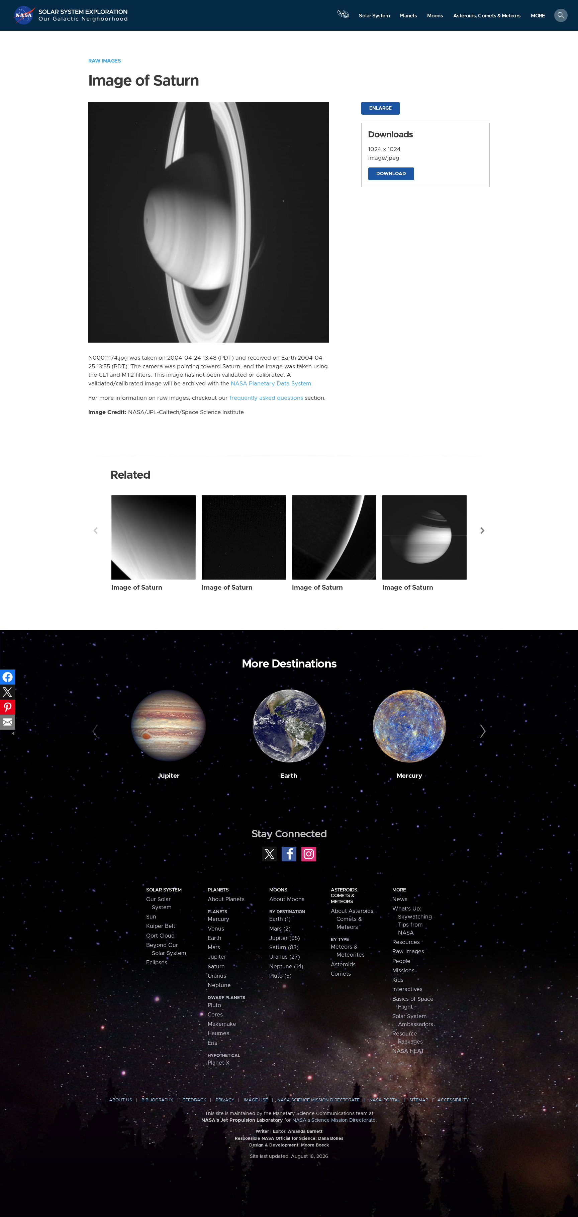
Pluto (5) (280, 976)
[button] (538, 16)
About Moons (286, 899)
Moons (278, 889)
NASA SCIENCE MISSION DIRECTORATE (318, 1100)
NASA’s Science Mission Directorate (334, 1120)
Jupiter (169, 776)
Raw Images (104, 61)
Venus (216, 929)
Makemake (222, 1024)
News (399, 899)
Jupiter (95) (284, 938)
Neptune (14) (286, 966)
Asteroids (343, 964)
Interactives (407, 989)
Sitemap (418, 1100)
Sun (151, 917)
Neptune (219, 985)
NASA (25, 15)
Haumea (218, 1033)
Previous (95, 530)
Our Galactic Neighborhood (83, 20)
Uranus (217, 976)
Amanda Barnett (305, 1131)
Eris (212, 1043)
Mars (214, 947)
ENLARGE (380, 108)
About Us (120, 1100)
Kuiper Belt (160, 926)
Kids (397, 980)
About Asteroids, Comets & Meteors (353, 919)
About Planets (226, 899)
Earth (288, 776)
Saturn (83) (284, 947)
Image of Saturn (136, 587)
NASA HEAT (408, 1051)
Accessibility (453, 1100)
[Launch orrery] (343, 17)
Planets (218, 889)
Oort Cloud (160, 936)
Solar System (163, 889)
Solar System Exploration (83, 10)
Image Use (256, 1100)
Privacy (225, 1100)
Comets (341, 974)
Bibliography (157, 1100)
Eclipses (156, 962)
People (401, 961)
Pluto (214, 1005)
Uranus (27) (284, 957)
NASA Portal (384, 1100)
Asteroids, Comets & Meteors (344, 895)
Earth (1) (280, 919)
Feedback (194, 1100)
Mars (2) (280, 929)
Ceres (215, 1014)
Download (391, 173)
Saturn (216, 966)
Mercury (409, 776)
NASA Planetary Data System (271, 384)
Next (483, 530)
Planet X (218, 1063)
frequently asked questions (266, 398)
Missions (403, 970)
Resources (406, 942)
